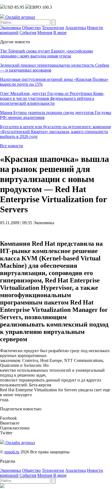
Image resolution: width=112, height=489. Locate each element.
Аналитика (75, 27)
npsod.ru (11, 452)
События (28, 32)
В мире (60, 32)
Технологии (53, 27)
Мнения (44, 32)
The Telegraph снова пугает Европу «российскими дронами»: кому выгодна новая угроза (46, 53)
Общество (31, 27)
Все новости (11, 145)
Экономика (10, 27)
